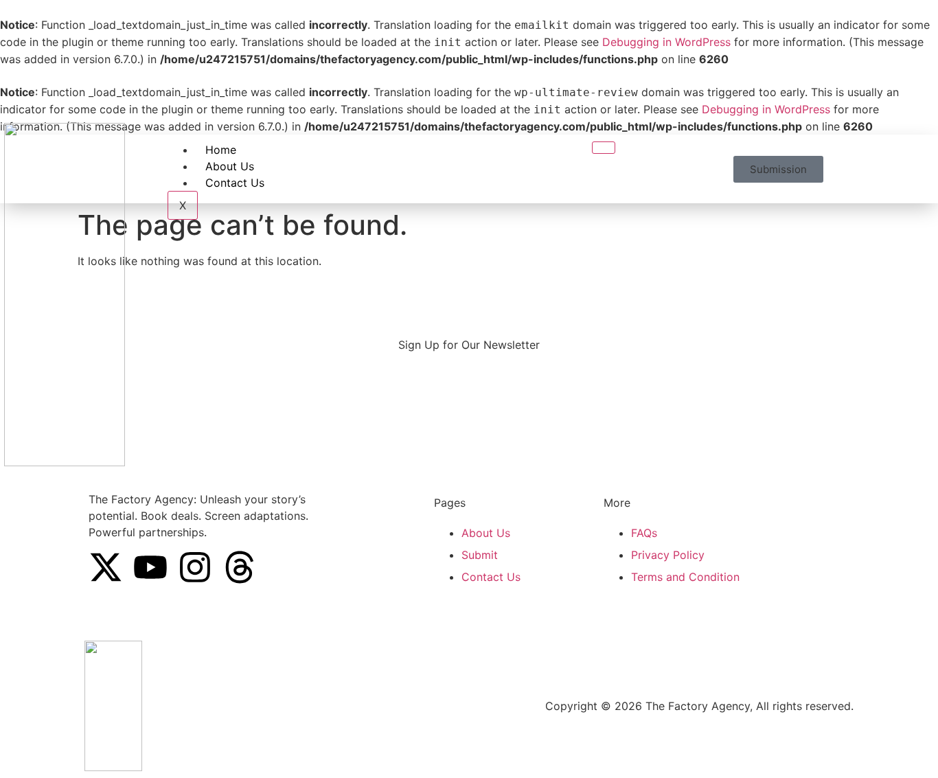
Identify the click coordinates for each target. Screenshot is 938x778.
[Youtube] (150, 567)
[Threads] (239, 567)
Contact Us (234, 183)
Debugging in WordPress (666, 42)
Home (220, 150)
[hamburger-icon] (603, 147)
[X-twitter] (106, 567)
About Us (229, 166)
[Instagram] (195, 567)
